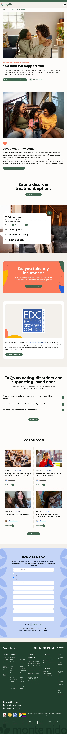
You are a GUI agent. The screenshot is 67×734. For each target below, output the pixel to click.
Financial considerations (6, 667)
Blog (59, 674)
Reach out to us (60, 689)
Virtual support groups (33, 680)
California (12, 661)
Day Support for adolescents (34, 665)
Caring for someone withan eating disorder (33, 678)
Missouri (12, 681)
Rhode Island (23, 670)
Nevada (11, 686)
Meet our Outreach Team (48, 675)
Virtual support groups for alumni (48, 660)
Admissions (5, 664)
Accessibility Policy (5, 722)
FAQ (3, 669)
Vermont (22, 681)
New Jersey (22, 659)
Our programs (6, 661)
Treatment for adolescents (34, 661)
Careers (59, 679)
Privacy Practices (31, 722)
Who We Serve (13, 9)
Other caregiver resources (33, 683)
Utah (21, 679)
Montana (12, 683)
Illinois (11, 672)
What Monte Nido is (60, 658)
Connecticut (12, 664)
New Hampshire (13, 688)
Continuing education (47, 673)
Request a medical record (48, 662)
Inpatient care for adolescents (34, 670)
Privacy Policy (23, 722)
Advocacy (60, 666)
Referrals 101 (46, 671)
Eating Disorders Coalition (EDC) (36, 342)
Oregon (21, 666)
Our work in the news (60, 672)
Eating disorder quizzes (4, 676)
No (16, 579)
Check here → (41, 1)
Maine (11, 675)
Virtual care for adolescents (34, 663)
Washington (22, 686)
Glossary (59, 677)
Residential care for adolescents (35, 667)
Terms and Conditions (41, 722)
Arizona (11, 659)
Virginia (21, 683)
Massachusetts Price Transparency (61, 683)
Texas (21, 677)
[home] (6, 5)
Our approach (5, 672)
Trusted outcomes (60, 661)
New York (22, 661)
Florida (11, 666)
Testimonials (60, 669)
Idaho (11, 670)
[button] (64, 5)
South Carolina (23, 672)
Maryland (12, 677)
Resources (45, 664)
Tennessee (22, 675)
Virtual (21, 688)
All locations (12, 657)
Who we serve (6, 659)
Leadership (60, 664)
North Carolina (23, 664)
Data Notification (15, 722)
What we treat (6, 657)
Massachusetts (13, 679)
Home (4, 9)
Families (23, 9)
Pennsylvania (23, 668)
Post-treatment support (48, 656)
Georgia (11, 668)
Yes (16, 575)
